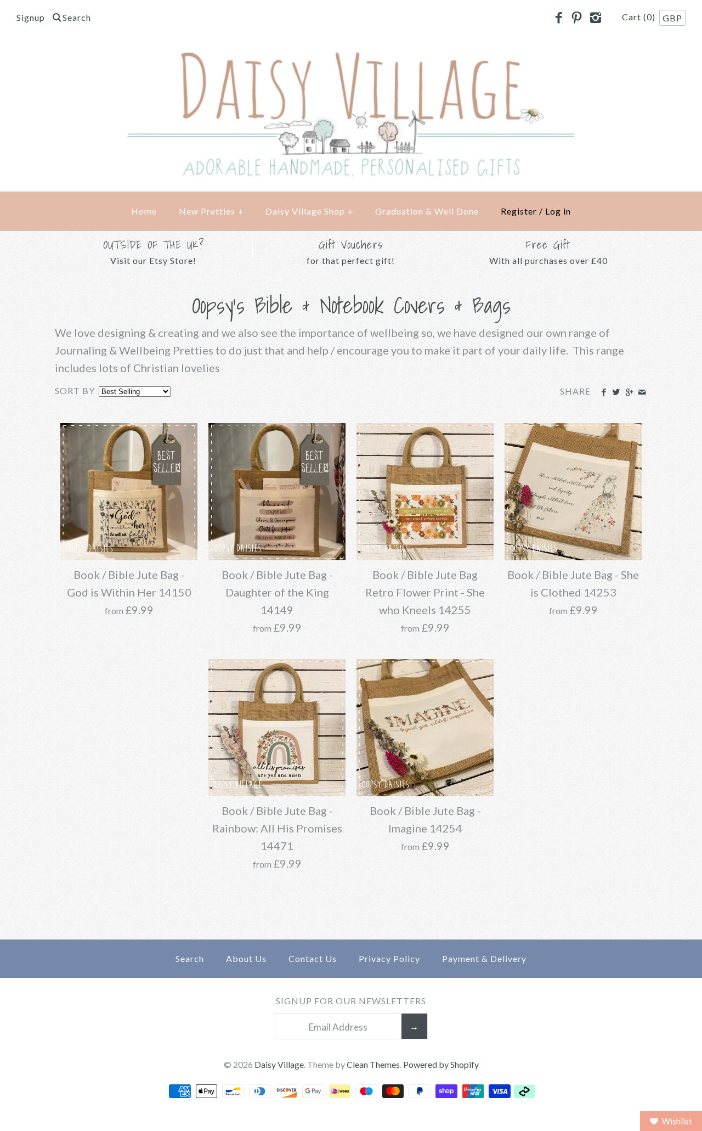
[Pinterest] (577, 18)
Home (144, 211)
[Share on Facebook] (603, 392)
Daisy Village (279, 1064)
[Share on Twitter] (616, 392)
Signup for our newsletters (351, 1000)
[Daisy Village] (351, 55)
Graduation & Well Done (427, 211)
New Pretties (211, 211)
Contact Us (312, 958)
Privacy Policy (389, 958)
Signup (30, 17)
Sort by (75, 390)
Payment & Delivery (484, 958)
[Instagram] (595, 18)
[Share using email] (642, 392)
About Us (246, 958)
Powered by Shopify (441, 1064)
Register (519, 211)
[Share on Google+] (629, 392)
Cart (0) (640, 17)
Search (190, 958)
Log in (558, 211)
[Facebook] (558, 18)
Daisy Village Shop (309, 211)
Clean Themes (373, 1064)
